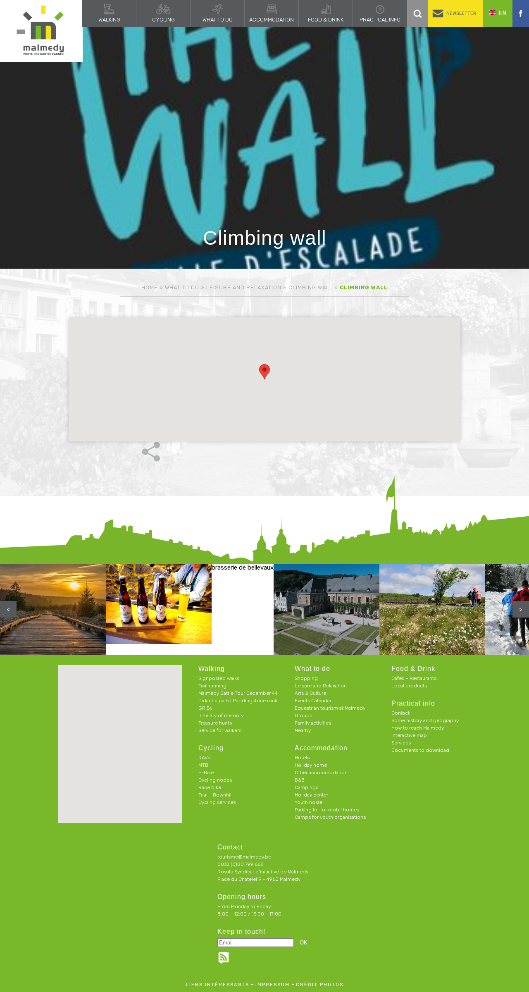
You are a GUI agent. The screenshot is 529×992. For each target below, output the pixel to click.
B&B (300, 780)
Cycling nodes (215, 780)
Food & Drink (325, 20)
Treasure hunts (215, 723)
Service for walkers (219, 730)
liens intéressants (217, 984)
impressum (272, 984)
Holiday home (311, 765)
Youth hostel (309, 802)
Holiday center (311, 795)
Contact (400, 713)
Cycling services (217, 802)
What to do (218, 20)
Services (401, 743)
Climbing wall (310, 287)
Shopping (306, 678)
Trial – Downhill (215, 795)
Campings (306, 787)
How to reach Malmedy (417, 728)
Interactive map (409, 735)
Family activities (313, 723)
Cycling (163, 20)
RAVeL (205, 758)
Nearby (303, 730)
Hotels (302, 758)
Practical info (380, 20)
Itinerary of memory (220, 715)
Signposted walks (218, 678)
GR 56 (205, 708)
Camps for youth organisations (330, 817)
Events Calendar (313, 700)
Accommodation (271, 20)
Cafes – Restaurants (413, 678)
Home (149, 287)
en (502, 13)
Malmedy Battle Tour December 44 (238, 693)
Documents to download (420, 750)
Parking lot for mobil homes (327, 810)
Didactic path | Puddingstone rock (237, 700)
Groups (303, 715)
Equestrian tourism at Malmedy (330, 708)
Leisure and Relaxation (243, 287)
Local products (409, 686)
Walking (109, 20)
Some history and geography (425, 720)
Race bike (209, 787)
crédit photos (319, 984)
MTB (203, 765)
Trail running (212, 686)
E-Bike (206, 772)
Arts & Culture (310, 693)
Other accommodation (321, 772)
